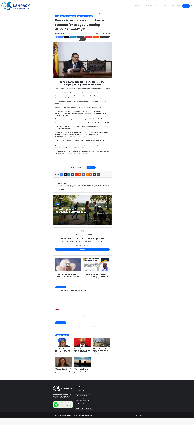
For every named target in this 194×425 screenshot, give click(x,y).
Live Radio (186, 6)
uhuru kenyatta (89, 408)
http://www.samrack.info (81, 395)
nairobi (77, 403)
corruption (78, 390)
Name (57, 309)
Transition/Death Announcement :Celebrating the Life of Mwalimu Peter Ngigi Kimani (82, 351)
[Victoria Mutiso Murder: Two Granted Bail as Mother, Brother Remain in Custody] (63, 362)
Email (57, 316)
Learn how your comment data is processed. (84, 326)
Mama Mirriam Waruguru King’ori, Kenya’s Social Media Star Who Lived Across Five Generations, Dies (63, 351)
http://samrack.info (80, 392)
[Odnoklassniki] (87, 174)
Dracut (84, 390)
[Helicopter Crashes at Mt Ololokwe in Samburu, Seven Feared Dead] (101, 342)
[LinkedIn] (68, 174)
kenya (77, 398)
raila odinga (91, 405)
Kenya (62, 16)
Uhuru (82, 408)
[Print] (98, 174)
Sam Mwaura (59, 33)
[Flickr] (61, 189)
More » (108, 186)
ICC (89, 395)
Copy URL (91, 167)
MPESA (90, 400)
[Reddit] (79, 174)
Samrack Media (88, 415)
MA (77, 400)
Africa (61, 13)
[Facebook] (61, 174)
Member (178, 6)
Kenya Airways (84, 398)
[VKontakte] (83, 174)
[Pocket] (90, 174)
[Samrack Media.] (15, 6)
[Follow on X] (62, 33)
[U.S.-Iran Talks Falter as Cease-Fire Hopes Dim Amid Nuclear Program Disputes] (82, 362)
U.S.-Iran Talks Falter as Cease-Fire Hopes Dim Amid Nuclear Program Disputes (81, 369)
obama (82, 403)
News (142, 6)
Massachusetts (83, 400)
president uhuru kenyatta (81, 405)
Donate (171, 6)
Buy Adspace (163, 6)
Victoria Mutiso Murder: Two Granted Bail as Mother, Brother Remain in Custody (63, 369)
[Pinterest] (76, 174)
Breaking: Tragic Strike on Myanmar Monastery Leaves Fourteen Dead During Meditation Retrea (70, 210)
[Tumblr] (72, 174)
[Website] (57, 189)
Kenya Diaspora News (70, 16)
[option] (82, 210)
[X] (65, 174)
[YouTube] (63, 189)
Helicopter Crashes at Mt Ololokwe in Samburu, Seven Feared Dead (101, 350)
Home (137, 6)
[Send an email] (63, 33)
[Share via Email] (94, 174)
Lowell (90, 398)
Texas (77, 408)
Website (85, 316)
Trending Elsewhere (87, 16)
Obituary (149, 6)
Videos (156, 6)
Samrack (76, 415)
